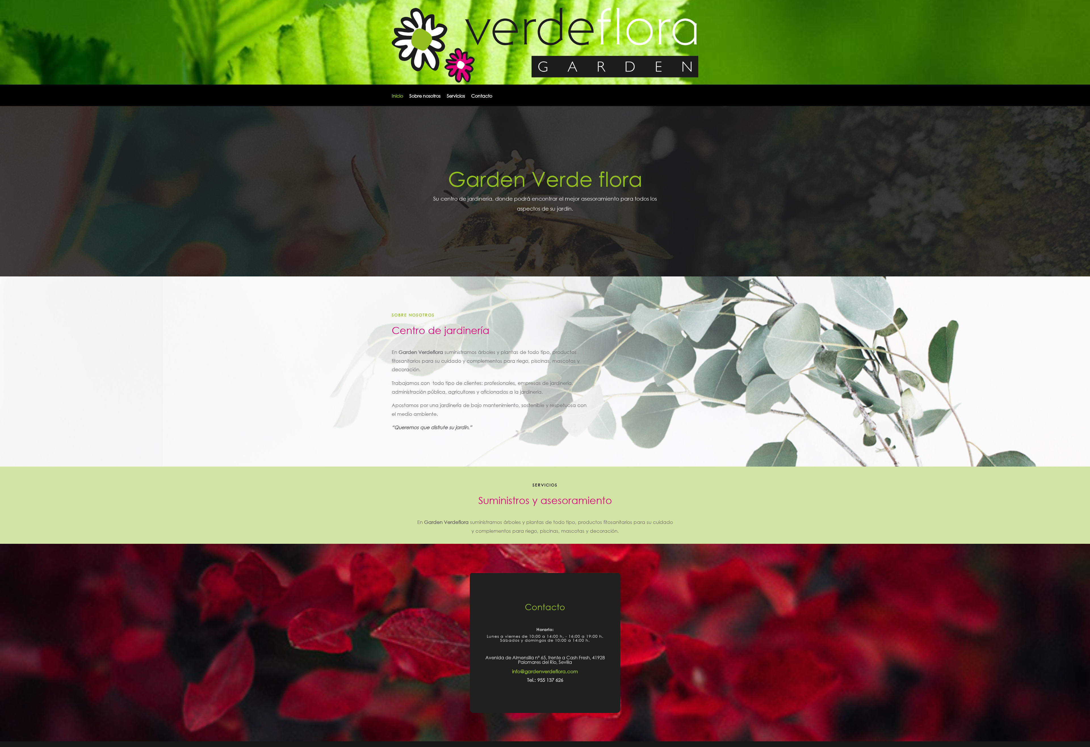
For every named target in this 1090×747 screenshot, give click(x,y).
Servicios (456, 96)
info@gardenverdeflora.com (545, 671)
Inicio (397, 96)
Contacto (481, 96)
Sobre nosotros (425, 96)
